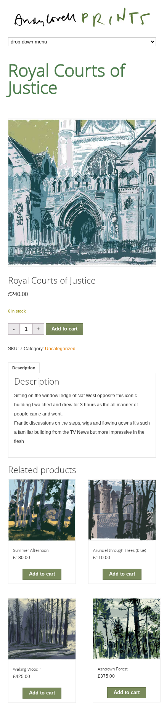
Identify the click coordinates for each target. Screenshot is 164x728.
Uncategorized (60, 348)
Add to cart (64, 329)
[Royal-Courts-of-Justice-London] (82, 193)
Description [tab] (23, 368)
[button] (42, 574)
